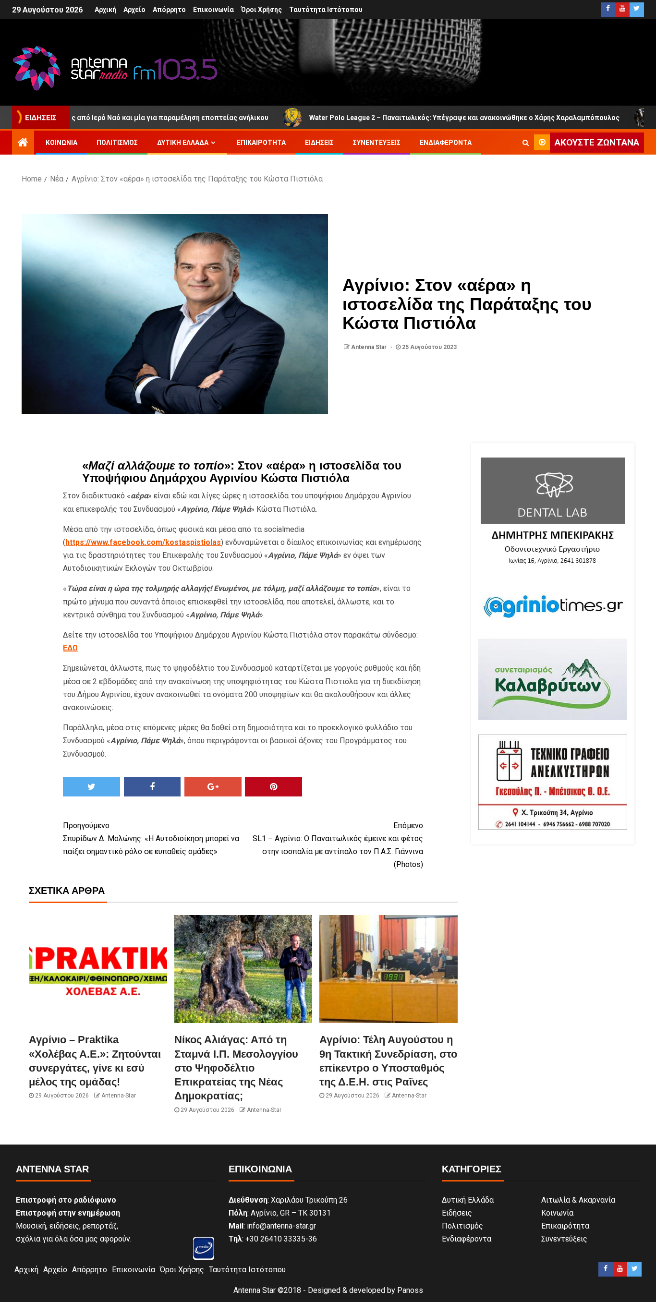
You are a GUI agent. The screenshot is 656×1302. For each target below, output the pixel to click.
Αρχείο (134, 9)
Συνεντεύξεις (377, 142)
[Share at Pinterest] (273, 786)
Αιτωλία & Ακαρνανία (578, 1200)
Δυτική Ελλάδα (182, 142)
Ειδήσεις (319, 142)
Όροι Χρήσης (261, 9)
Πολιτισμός (117, 142)
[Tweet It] (91, 786)
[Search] (526, 142)
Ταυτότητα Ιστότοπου (326, 9)
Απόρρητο (169, 9)
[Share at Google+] (213, 786)
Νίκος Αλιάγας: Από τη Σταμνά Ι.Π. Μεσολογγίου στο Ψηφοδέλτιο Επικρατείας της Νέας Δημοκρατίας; (236, 1068)
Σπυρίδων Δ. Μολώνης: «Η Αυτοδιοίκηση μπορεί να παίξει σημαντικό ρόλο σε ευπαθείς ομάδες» (151, 838)
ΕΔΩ (70, 647)
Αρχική (105, 9)
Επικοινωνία (213, 9)
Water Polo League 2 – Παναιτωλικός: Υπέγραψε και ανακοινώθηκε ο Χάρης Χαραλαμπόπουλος (415, 117)
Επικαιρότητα (261, 142)
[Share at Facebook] (152, 786)
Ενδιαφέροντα (446, 142)
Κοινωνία (61, 142)
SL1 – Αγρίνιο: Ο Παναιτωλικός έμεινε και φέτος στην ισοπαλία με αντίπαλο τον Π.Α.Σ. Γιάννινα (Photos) (338, 845)
